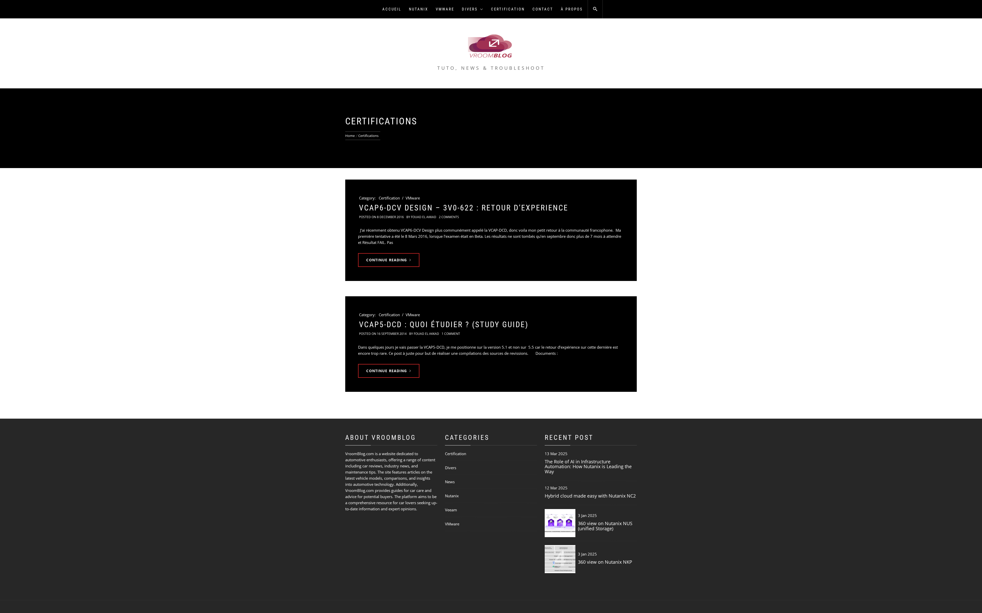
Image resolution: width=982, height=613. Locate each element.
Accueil (391, 9)
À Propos (572, 9)
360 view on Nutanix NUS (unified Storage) (605, 526)
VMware (445, 9)
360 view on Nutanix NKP (605, 562)
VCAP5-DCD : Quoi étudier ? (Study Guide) (444, 324)
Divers (470, 9)
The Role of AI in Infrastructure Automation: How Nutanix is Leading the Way (588, 466)
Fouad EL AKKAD (423, 217)
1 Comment (451, 334)
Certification (508, 9)
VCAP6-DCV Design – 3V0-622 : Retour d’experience (463, 207)
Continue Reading (386, 259)
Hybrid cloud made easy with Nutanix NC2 (590, 496)
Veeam (451, 509)
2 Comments (449, 217)
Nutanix (418, 9)
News (450, 481)
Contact (542, 9)
